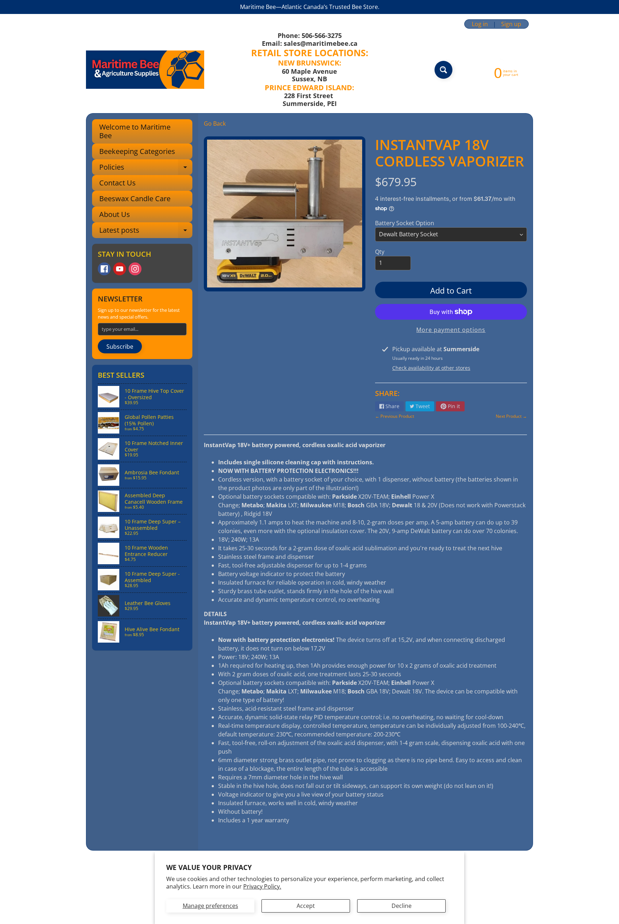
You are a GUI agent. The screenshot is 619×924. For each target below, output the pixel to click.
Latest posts (145, 231)
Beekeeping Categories (137, 151)
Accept (306, 906)
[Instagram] (135, 268)
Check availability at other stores (431, 367)
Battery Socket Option (404, 223)
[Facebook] (104, 268)
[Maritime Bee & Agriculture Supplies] (145, 69)
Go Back (215, 123)
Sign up (511, 24)
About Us (114, 214)
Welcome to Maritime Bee (135, 131)
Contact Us (117, 183)
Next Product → (511, 416)
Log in (480, 24)
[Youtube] (119, 268)
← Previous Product (394, 416)
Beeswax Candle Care (135, 198)
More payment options (450, 330)
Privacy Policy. (262, 886)
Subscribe (119, 346)
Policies (145, 168)
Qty (379, 252)
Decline (402, 906)
